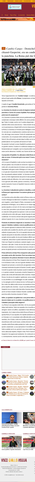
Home (4, 1)
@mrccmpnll (19, 90)
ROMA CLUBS (18, 1)
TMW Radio (10, 1)
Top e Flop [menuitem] (13, 15)
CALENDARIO (27, 1)
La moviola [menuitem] (21, 15)
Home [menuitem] (6, 15)
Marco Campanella (8, 90)
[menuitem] (2, 15)
